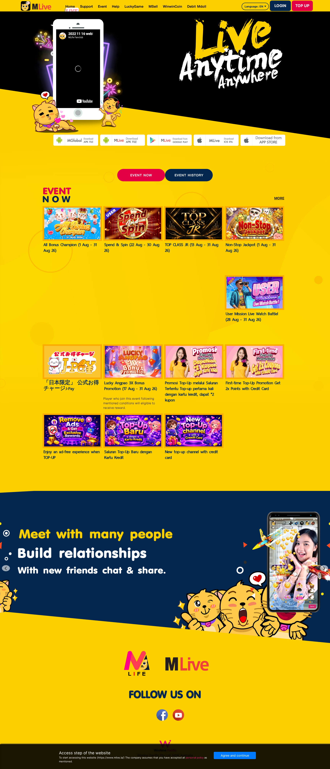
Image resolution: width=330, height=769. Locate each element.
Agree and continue (235, 755)
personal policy (195, 757)
